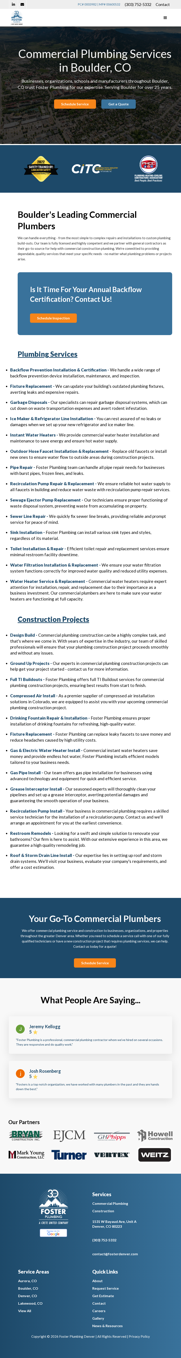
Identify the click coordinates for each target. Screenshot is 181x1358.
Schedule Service (75, 104)
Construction (103, 1211)
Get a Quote (118, 104)
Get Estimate (103, 1296)
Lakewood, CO (30, 1303)
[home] (17, 17)
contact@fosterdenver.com (115, 1254)
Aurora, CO (27, 1281)
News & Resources (107, 1326)
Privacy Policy (139, 1336)
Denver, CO (27, 1296)
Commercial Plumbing (110, 1203)
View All (24, 1311)
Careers (99, 1311)
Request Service (105, 1288)
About (97, 1281)
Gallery (98, 1318)
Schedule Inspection (53, 318)
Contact (163, 4)
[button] (165, 17)
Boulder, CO (28, 1288)
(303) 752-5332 (138, 4)
